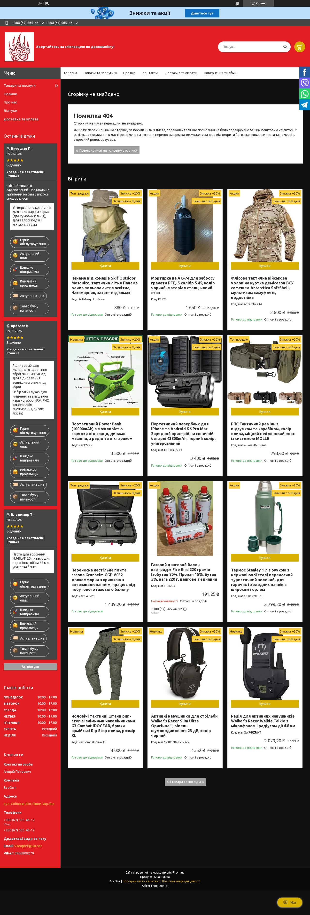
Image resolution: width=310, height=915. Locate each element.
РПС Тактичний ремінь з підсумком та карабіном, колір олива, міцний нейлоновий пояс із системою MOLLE (263, 431)
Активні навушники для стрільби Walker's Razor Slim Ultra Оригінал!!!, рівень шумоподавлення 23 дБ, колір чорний (184, 726)
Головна (70, 73)
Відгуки (10, 111)
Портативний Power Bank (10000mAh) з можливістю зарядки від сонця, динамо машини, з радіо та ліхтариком (101, 431)
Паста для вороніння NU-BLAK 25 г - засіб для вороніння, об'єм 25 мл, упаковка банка (31, 560)
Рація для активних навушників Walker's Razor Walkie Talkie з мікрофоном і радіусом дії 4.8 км (263, 721)
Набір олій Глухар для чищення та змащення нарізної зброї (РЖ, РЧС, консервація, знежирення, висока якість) (31, 402)
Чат (293, 902)
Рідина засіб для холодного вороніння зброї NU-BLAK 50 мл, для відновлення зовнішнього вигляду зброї (30, 376)
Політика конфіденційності (181, 881)
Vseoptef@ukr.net (28, 846)
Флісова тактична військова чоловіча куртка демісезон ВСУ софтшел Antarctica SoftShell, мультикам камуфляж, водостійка (262, 288)
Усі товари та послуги (184, 782)
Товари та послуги (99, 73)
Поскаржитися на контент (141, 881)
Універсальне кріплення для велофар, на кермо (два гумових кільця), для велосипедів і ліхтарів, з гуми (32, 216)
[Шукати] (285, 46)
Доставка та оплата (181, 73)
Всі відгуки (30, 667)
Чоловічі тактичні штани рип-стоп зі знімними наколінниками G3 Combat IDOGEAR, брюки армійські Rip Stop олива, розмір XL (103, 726)
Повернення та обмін (220, 73)
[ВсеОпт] (19, 46)
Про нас (129, 73)
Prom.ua (179, 872)
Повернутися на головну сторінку (108, 150)
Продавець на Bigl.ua (155, 876)
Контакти (150, 73)
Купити (105, 266)
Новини (10, 94)
